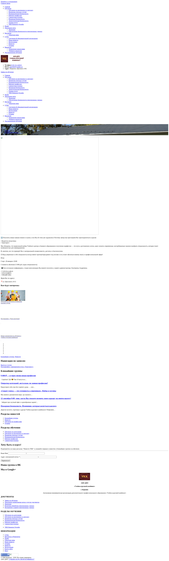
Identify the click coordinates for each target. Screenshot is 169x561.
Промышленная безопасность (18, 14)
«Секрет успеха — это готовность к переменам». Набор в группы (28, 391)
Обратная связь (14, 35)
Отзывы (11, 45)
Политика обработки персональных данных (19, 506)
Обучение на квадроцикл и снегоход (21, 10)
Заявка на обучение (7, 72)
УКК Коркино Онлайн (16, 24)
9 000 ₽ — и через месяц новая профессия (18, 376)
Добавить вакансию (15, 51)
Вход (6, 551)
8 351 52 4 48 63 (16, 65)
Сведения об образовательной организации (23, 38)
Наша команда (13, 40)
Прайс (7, 26)
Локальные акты (10, 28)
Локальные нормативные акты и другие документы (22, 502)
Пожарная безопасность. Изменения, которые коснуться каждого (28, 406)
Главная (7, 7)
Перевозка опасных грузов (18, 12)
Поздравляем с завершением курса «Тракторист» (17, 367)
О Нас (7, 37)
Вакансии (8, 47)
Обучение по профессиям (13, 421)
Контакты (8, 33)
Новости (11, 44)
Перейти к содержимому (9, 1)
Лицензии (12, 29)
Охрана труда (13, 22)
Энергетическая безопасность (18, 21)
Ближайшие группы (7, 357)
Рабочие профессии (15, 15)
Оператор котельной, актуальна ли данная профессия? (24, 383)
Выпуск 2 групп (6, 365)
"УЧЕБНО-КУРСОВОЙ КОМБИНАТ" (22, 559)
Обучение (8, 8)
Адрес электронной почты (10, 457)
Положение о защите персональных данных (19, 507)
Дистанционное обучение (13, 52)
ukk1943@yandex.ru (16, 67)
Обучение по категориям (13, 432)
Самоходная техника (15, 17)
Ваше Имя (4, 453)
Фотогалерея (13, 42)
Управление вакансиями (17, 49)
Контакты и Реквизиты (12, 536)
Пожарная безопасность (17, 19)
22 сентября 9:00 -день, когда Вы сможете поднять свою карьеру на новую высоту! (36, 398)
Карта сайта (9, 549)
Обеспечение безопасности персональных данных (25, 31)
